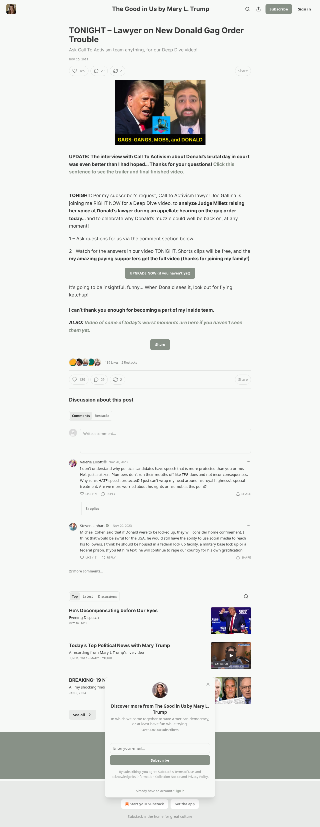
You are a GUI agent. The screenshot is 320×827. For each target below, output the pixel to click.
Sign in (304, 8)
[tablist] (90, 416)
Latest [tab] (88, 596)
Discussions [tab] (107, 596)
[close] (208, 684)
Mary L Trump (101, 658)
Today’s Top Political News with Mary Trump (119, 645)
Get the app (184, 804)
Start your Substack (147, 804)
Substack (135, 816)
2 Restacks (129, 362)
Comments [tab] (81, 416)
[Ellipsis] (248, 462)
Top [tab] (75, 596)
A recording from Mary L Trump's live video (106, 652)
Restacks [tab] (102, 416)
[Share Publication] (259, 9)
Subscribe (279, 8)
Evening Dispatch (84, 617)
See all (79, 714)
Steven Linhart (92, 525)
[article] (160, 620)
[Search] (247, 9)
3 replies (92, 508)
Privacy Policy (198, 776)
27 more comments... (86, 571)
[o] (231, 656)
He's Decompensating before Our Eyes (113, 610)
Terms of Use (184, 771)
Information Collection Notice (158, 776)
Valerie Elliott (91, 461)
